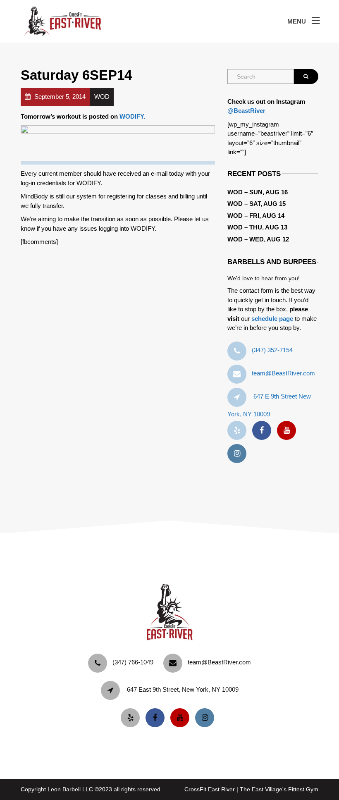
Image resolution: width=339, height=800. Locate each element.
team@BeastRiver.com (283, 373)
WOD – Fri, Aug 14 (255, 215)
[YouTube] (288, 430)
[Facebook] (263, 430)
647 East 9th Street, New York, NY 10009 (183, 689)
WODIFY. (132, 116)
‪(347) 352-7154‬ (272, 349)
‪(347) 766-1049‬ (132, 662)
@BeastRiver (246, 110)
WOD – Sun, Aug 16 (257, 192)
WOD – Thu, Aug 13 (257, 227)
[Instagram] (239, 453)
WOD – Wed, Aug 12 (258, 239)
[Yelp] (239, 430)
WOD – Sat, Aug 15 (256, 203)
